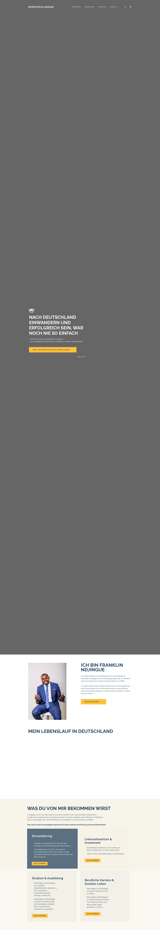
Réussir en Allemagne (41, 7)
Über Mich (76, 7)
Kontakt (113, 7)
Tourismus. (42, 857)
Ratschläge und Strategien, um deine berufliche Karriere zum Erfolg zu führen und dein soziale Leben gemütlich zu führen (98, 902)
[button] (52, 349)
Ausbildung (89, 7)
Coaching (102, 7)
